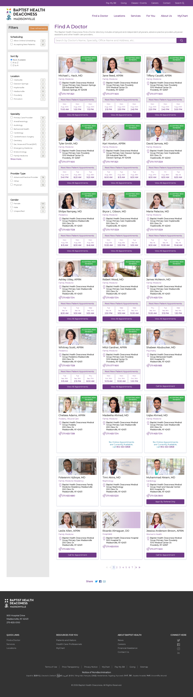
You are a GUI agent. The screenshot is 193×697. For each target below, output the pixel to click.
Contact (166, 3)
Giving (124, 3)
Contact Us (123, 652)
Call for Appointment (165, 386)
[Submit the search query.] (181, 40)
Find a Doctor (100, 15)
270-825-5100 (13, 622)
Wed (90, 310)
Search (178, 3)
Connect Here (178, 635)
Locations (119, 15)
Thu (152, 175)
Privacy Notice (91, 667)
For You (150, 15)
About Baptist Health (130, 635)
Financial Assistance (127, 648)
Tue (77, 175)
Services (136, 15)
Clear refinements (38, 28)
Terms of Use (51, 667)
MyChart (183, 15)
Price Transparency (70, 667)
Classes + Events (139, 3)
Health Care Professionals (69, 644)
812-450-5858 (123, 447)
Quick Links (13, 635)
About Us (166, 15)
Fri (165, 175)
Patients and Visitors (66, 640)
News (120, 640)
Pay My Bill (111, 3)
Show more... (16, 159)
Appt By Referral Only (165, 501)
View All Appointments (77, 115)
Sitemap (144, 667)
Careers (154, 3)
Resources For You (67, 635)
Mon (65, 107)
